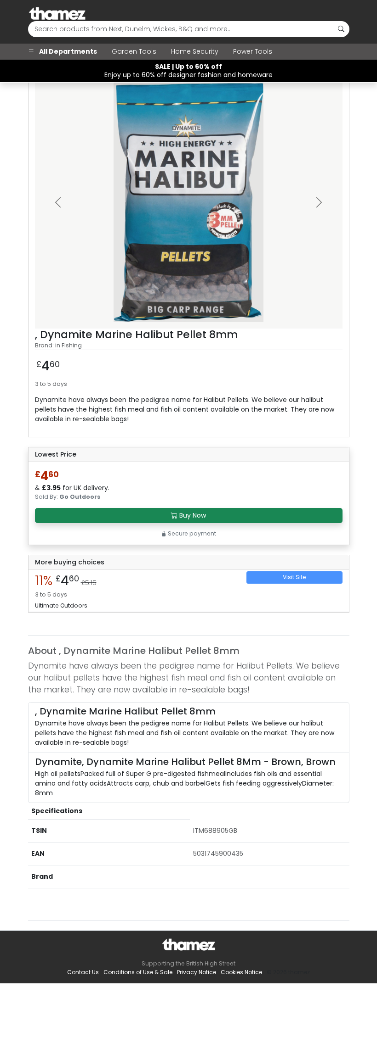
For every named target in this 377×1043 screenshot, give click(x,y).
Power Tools (252, 51)
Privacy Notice (196, 972)
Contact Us (83, 972)
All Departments (67, 51)
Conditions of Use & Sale (137, 972)
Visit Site (294, 577)
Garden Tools (134, 51)
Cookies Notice (241, 972)
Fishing (72, 345)
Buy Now (191, 515)
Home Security (194, 51)
